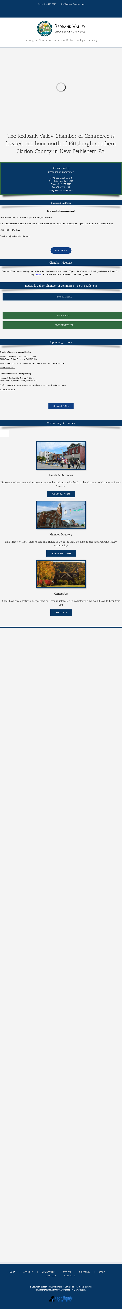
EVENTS (67, 1272)
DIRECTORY (84, 1272)
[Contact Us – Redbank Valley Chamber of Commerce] (61, 561)
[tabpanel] (62, 307)
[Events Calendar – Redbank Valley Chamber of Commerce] (61, 443)
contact (38, 274)
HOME (12, 1272)
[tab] (62, 297)
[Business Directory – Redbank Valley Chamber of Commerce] (61, 502)
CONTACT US (70, 1275)
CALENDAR (51, 1275)
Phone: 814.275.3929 (47, 4)
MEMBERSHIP (48, 1272)
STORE (101, 1272)
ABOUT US (28, 1272)
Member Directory (61, 534)
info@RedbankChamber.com (72, 4)
